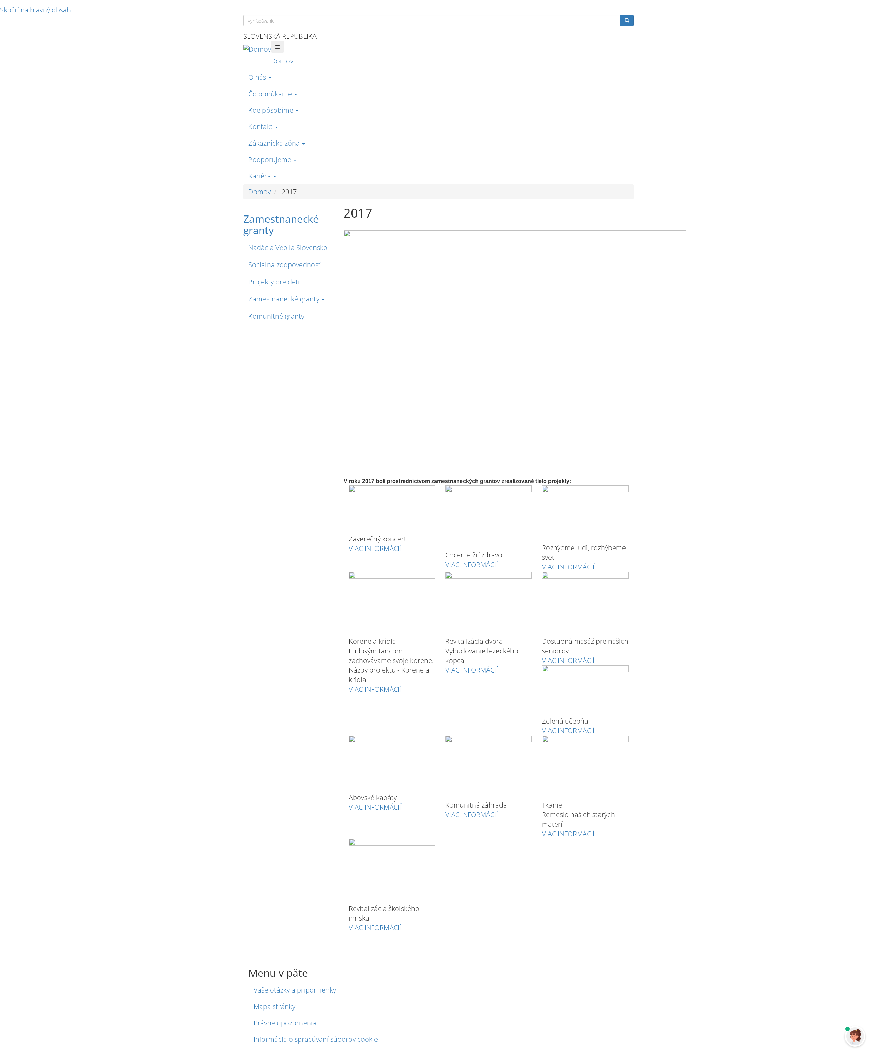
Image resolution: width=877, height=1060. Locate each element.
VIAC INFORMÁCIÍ (375, 548)
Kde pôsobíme (271, 110)
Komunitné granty (276, 316)
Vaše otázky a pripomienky (295, 990)
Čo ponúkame (271, 93)
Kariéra (260, 176)
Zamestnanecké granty (281, 224)
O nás (258, 77)
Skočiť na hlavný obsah (35, 9)
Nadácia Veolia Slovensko (288, 247)
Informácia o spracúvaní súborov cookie (316, 1039)
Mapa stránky (274, 1006)
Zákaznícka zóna (274, 143)
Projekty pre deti (274, 281)
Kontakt (261, 126)
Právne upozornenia (285, 1022)
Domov (282, 60)
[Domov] (257, 49)
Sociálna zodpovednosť (284, 264)
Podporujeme (270, 159)
